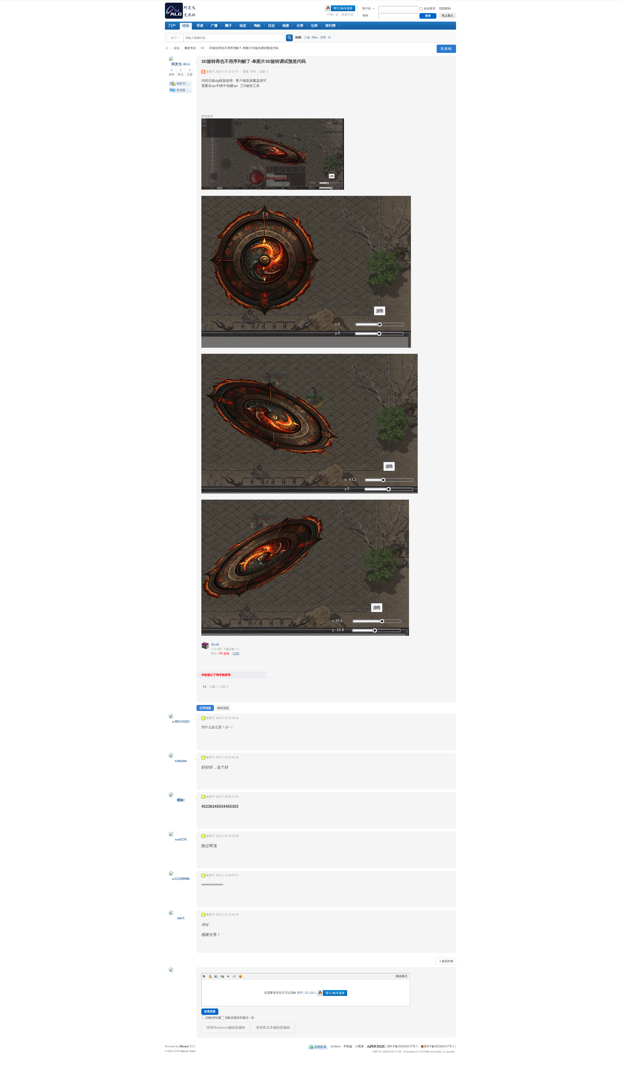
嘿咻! (181, 800)
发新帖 (446, 48)
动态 (242, 25)
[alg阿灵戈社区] (180, 10)
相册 (285, 25)
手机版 (347, 1046)
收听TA (181, 83)
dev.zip (215, 644)
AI (329, 37)
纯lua (315, 37)
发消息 (181, 90)
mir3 (180, 918)
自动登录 (429, 8)
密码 (365, 15)
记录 (314, 25)
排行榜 (330, 25)
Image (216, 976)
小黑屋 (359, 1046)
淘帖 (257, 25)
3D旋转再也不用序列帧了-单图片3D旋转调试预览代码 (253, 61)
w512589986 (181, 879)
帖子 (174, 38)
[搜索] (289, 37)
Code (234, 976)
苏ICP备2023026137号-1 (402, 1046)
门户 (172, 25)
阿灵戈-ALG (181, 64)
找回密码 (445, 8)
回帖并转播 (213, 1017)
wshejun (181, 761)
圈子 (228, 25)
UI (202, 48)
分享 (300, 25)
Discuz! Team (187, 1051)
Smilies (240, 976)
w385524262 (181, 721)
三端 (307, 37)
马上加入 (310, 992)
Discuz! (184, 1046)
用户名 (366, 8)
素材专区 (190, 48)
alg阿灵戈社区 (167, 48)
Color (210, 976)
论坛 (185, 25)
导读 (199, 25)
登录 (300, 992)
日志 (271, 25)
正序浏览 (205, 708)
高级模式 (401, 976)
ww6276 (181, 839)
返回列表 (447, 961)
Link (222, 976)
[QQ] (317, 1046)
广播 (214, 25)
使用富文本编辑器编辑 (273, 1027)
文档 (323, 37)
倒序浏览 (223, 708)
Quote (228, 976)
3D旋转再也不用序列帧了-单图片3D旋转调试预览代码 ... (245, 48)
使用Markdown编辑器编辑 (225, 1027)
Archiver (335, 1046)
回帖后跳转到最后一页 (239, 1017)
